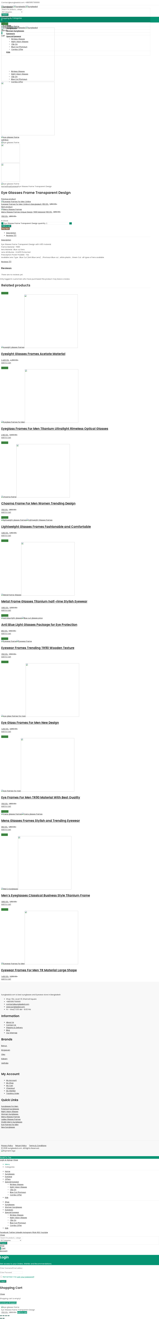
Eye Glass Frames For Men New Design (30, 723)
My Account (11, 1080)
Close (15, 1160)
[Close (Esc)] (8, 1315)
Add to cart (6, 226)
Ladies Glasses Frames (11, 1119)
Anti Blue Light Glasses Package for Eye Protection (39, 625)
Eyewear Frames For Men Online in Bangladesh (21, 204)
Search (4, 15)
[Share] (6, 1315)
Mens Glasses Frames (10, 1117)
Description (11, 233)
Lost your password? (25, 1277)
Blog (8, 1030)
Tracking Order (12, 1093)
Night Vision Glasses (9, 1111)
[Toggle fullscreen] (3, 1315)
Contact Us (11, 1025)
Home (3, 186)
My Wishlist (11, 1091)
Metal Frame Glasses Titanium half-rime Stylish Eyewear (44, 601)
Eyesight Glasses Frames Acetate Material (33, 354)
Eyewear (14, 186)
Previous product (8, 199)
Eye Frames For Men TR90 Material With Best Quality (40, 797)
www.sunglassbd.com (15, 1007)
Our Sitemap (11, 1033)
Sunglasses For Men (10, 1106)
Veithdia (4, 1063)
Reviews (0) (11, 235)
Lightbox (4, 140)
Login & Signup (6, 1160)
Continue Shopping (8, 1303)
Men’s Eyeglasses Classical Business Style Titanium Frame (45, 895)
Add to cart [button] (6, 363)
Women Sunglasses (10, 1114)
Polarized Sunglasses (10, 1109)
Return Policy (21, 1145)
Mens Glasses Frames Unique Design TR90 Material (23, 212)
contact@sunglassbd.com (17, 1004)
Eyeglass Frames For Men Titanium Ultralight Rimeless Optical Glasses (54, 429)
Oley (3, 1054)
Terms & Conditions (37, 1145)
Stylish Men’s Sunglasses (11, 1122)
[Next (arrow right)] (3, 1318)
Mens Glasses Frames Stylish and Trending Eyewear (40, 821)
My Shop (10, 1083)
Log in (3, 1281)
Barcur (4, 1045)
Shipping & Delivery (14, 1027)
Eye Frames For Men (10, 1124)
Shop (8, 186)
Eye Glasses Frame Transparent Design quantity (24, 223)
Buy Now (5, 229)
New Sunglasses (8, 1127)
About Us (10, 1022)
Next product (7, 207)
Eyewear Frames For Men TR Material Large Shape (39, 970)
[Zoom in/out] (1, 1315)
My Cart (9, 1085)
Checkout (10, 1088)
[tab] (78, 233)
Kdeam (4, 1059)
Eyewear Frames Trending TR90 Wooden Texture (37, 648)
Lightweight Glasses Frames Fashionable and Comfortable (46, 527)
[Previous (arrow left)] (1, 1318)
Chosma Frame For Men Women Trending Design (38, 503)
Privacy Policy (7, 1145)
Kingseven (5, 1050)
